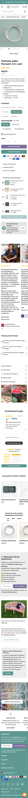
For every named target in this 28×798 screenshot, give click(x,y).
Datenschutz (4, 789)
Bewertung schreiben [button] (14, 466)
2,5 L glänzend (7, 129)
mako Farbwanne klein (16, 210)
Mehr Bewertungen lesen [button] (14, 443)
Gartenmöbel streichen (12, 17)
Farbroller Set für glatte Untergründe (18, 195)
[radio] (9, 107)
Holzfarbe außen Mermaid (17, 180)
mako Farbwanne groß (16, 203)
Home (3, 17)
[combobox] (14, 11)
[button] (8, 48)
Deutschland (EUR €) (9, 773)
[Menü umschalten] (2, 7)
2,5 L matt (5, 124)
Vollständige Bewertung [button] (12, 437)
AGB (11, 789)
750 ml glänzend (19, 129)
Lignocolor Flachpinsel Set (17, 189)
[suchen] (25, 11)
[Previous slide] (1, 49)
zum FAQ (23, 228)
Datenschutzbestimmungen (10, 592)
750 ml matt (15, 124)
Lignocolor (9, 795)
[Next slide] (26, 49)
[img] (9, 416)
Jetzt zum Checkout (14, 151)
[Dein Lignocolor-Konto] (24, 7)
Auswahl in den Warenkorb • (14, 217)
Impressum (18, 789)
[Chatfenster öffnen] (24, 795)
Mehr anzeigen (14, 53)
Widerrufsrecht (5, 792)
